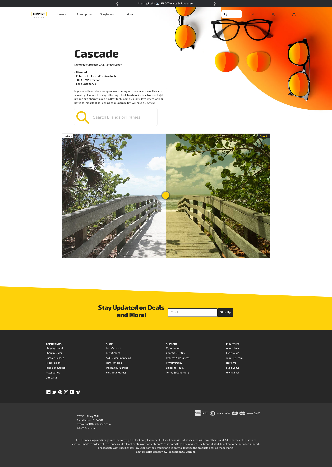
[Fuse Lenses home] (39, 14)
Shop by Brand (54, 347)
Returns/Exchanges (178, 357)
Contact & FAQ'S (175, 352)
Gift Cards (52, 377)
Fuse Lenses (90, 428)
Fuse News (232, 352)
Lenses (61, 14)
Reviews (231, 362)
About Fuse (233, 347)
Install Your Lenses (117, 367)
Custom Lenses (55, 357)
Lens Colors (113, 352)
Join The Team (234, 357)
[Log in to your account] (273, 14)
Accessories (53, 372)
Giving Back (232, 372)
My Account (173, 347)
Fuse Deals (232, 367)
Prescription (84, 14)
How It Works (114, 362)
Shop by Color (54, 352)
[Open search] (225, 14)
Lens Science (113, 347)
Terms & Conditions (178, 372)
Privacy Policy (174, 362)
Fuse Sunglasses (56, 367)
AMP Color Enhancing (118, 357)
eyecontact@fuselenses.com (94, 423)
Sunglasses (107, 14)
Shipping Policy (175, 367)
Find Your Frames (116, 372)
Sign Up (225, 312)
